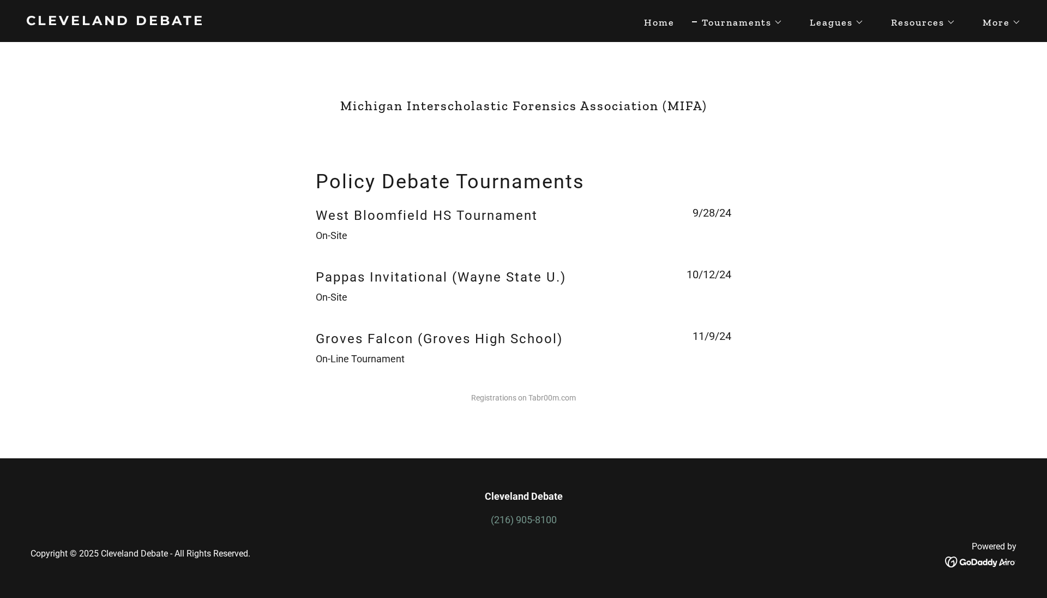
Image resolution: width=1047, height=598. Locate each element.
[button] (737, 22)
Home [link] (659, 22)
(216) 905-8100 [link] (524, 519)
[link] (270, 21)
